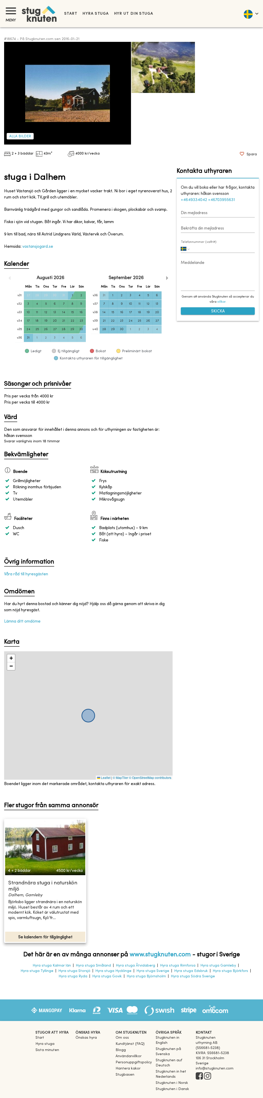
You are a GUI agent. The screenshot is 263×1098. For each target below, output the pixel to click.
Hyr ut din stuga (133, 13)
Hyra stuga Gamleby (218, 965)
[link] (174, 1043)
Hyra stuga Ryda (73, 976)
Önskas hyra (86, 1037)
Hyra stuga (95, 13)
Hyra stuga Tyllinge (37, 971)
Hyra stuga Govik (107, 976)
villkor (221, 301)
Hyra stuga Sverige (152, 971)
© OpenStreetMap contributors (150, 777)
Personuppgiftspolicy (134, 1062)
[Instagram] (207, 1076)
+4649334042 (194, 200)
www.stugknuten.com (160, 955)
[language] (251, 13)
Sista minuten (47, 1050)
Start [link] (70, 13)
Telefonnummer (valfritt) (199, 242)
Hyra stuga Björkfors (230, 971)
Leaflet (105, 777)
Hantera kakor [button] (128, 1068)
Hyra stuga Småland (93, 965)
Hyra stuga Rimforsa (177, 965)
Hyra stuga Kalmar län (52, 965)
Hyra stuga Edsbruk (191, 971)
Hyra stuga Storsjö (74, 971)
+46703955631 (221, 200)
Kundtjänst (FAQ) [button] (130, 1044)
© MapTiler (120, 777)
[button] (11, 658)
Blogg (121, 1050)
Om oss (122, 1037)
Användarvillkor (129, 1056)
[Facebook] (199, 1076)
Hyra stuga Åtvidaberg (135, 965)
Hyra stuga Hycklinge (113, 971)
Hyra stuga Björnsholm (146, 976)
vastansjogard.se (37, 247)
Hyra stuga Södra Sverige (193, 976)
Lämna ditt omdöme (22, 621)
